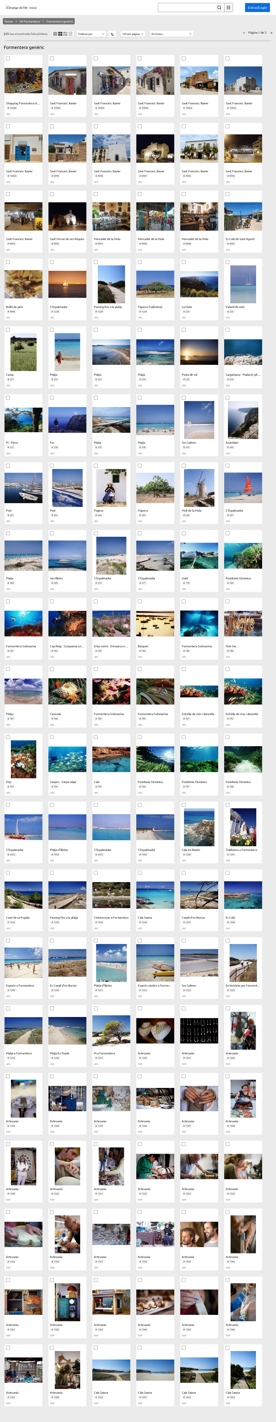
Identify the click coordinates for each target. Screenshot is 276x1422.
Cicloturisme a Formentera (111, 917)
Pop (8, 782)
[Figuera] (155, 488)
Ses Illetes (56, 578)
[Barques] (155, 624)
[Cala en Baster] (199, 827)
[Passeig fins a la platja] (111, 284)
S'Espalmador (58, 307)
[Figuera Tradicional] (155, 284)
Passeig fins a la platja (108, 307)
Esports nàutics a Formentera (157, 985)
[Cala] (111, 759)
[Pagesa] (111, 488)
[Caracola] (67, 691)
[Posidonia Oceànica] (243, 556)
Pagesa (98, 510)
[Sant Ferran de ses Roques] (67, 216)
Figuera (143, 510)
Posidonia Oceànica (238, 578)
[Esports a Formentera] (23, 963)
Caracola (55, 714)
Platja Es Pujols (59, 1053)
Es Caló (230, 917)
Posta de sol (189, 374)
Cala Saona (145, 917)
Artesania (144, 1053)
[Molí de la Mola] (199, 488)
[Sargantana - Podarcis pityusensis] (243, 352)
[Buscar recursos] (219, 7)
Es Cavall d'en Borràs (63, 985)
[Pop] (23, 759)
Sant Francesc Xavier (63, 103)
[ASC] (112, 34)
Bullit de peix (14, 307)
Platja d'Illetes (59, 849)
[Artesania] (155, 1031)
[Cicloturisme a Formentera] (111, 895)
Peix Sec (231, 646)
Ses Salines (189, 442)
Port (9, 510)
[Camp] (23, 352)
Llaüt (185, 578)
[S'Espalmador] (67, 284)
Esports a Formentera (20, 985)
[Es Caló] (243, 895)
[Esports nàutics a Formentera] (155, 963)
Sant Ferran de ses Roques (67, 239)
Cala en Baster (191, 849)
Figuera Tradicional (150, 307)
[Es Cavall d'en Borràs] (67, 963)
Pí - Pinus (12, 442)
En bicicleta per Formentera (243, 985)
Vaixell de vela (235, 307)
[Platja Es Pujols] (67, 1031)
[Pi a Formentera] (111, 1031)
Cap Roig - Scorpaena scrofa (68, 646)
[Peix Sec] (243, 624)
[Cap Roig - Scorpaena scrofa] (67, 624)
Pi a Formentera (104, 1053)
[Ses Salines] (199, 420)
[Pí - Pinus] (23, 420)
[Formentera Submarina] (23, 624)
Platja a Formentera (19, 1053)
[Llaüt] (199, 556)
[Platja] (67, 352)
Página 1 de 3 (257, 32)
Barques (143, 646)
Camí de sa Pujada (17, 917)
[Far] (67, 420)
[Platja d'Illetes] (67, 827)
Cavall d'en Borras (193, 917)
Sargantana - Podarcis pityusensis (247, 374)
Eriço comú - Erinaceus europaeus (115, 646)
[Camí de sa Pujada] (23, 895)
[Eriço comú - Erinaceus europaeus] (111, 624)
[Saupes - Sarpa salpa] (67, 759)
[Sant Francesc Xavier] (67, 81)
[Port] (23, 488)
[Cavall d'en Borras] (199, 895)
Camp (10, 374)
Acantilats (232, 442)
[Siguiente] (271, 32)
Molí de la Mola (191, 510)
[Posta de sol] (199, 352)
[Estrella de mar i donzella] (199, 691)
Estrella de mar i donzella (198, 714)
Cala (96, 782)
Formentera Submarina (21, 646)
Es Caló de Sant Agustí (240, 239)
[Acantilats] (243, 420)
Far (52, 442)
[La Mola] (199, 284)
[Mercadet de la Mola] (111, 216)
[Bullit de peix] (23, 284)
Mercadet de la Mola (107, 239)
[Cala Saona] (155, 895)
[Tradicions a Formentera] (243, 827)
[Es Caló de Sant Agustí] (243, 216)
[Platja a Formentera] (23, 1031)
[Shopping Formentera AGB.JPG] (23, 81)
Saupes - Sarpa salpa (63, 782)
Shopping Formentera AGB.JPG (26, 103)
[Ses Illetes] (67, 556)
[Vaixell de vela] (243, 284)
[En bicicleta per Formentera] (243, 963)
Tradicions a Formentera (241, 849)
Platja (53, 374)
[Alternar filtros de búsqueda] (228, 7)
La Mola (187, 307)
